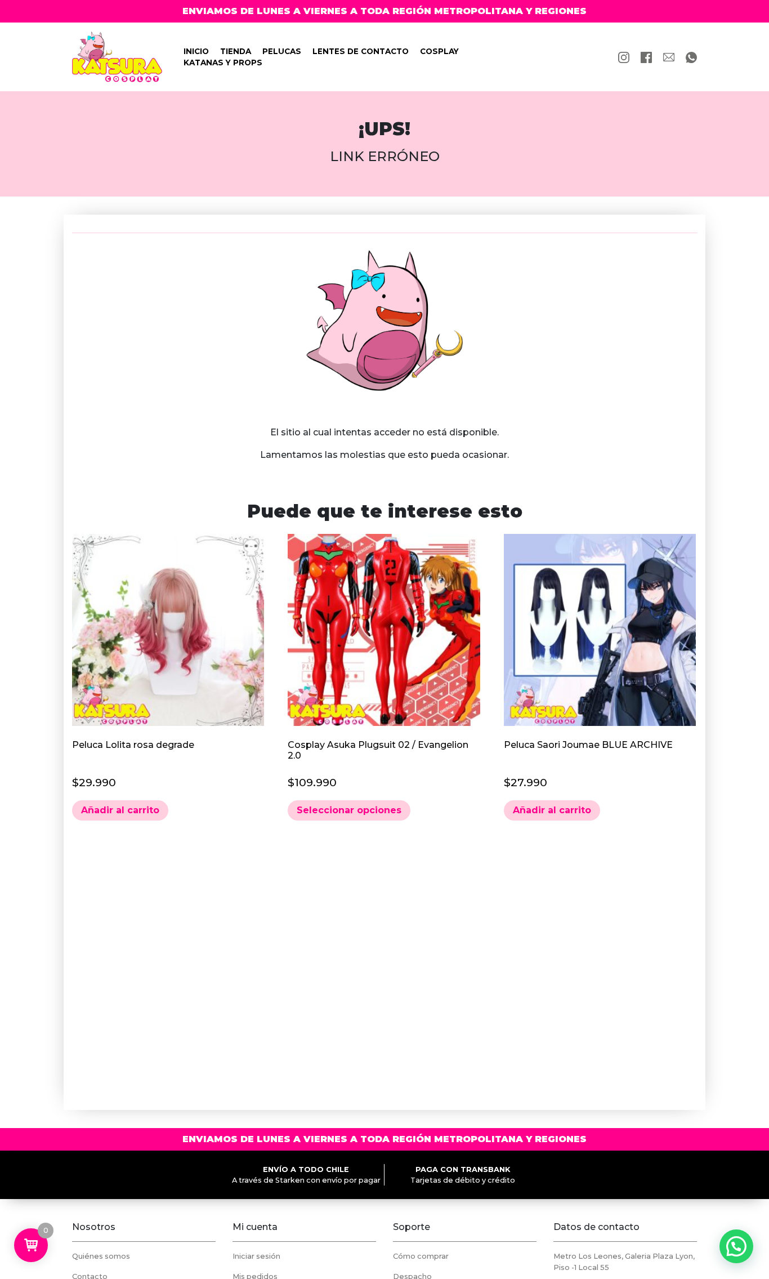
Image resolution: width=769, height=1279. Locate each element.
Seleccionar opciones (349, 810)
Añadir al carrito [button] (120, 810)
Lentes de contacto (360, 51)
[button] (736, 1246)
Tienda (235, 51)
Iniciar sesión (256, 1256)
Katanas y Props (223, 62)
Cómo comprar (421, 1256)
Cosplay (439, 51)
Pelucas (281, 51)
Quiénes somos (101, 1256)
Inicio (196, 51)
